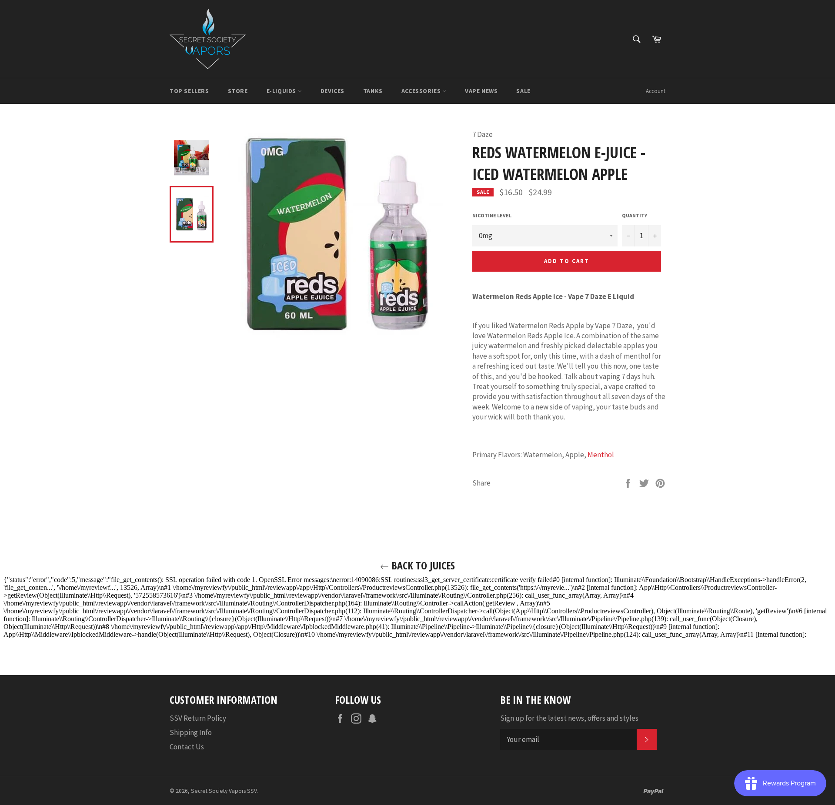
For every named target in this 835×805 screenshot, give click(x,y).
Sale (523, 91)
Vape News (481, 91)
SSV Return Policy (198, 718)
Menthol (601, 454)
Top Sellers (189, 91)
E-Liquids (282, 91)
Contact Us (187, 747)
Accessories (421, 91)
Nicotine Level (491, 215)
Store (238, 91)
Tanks (373, 91)
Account (655, 91)
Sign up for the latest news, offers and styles (569, 718)
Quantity (634, 215)
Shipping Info (191, 732)
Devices (332, 91)
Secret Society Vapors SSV (224, 791)
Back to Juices (422, 565)
